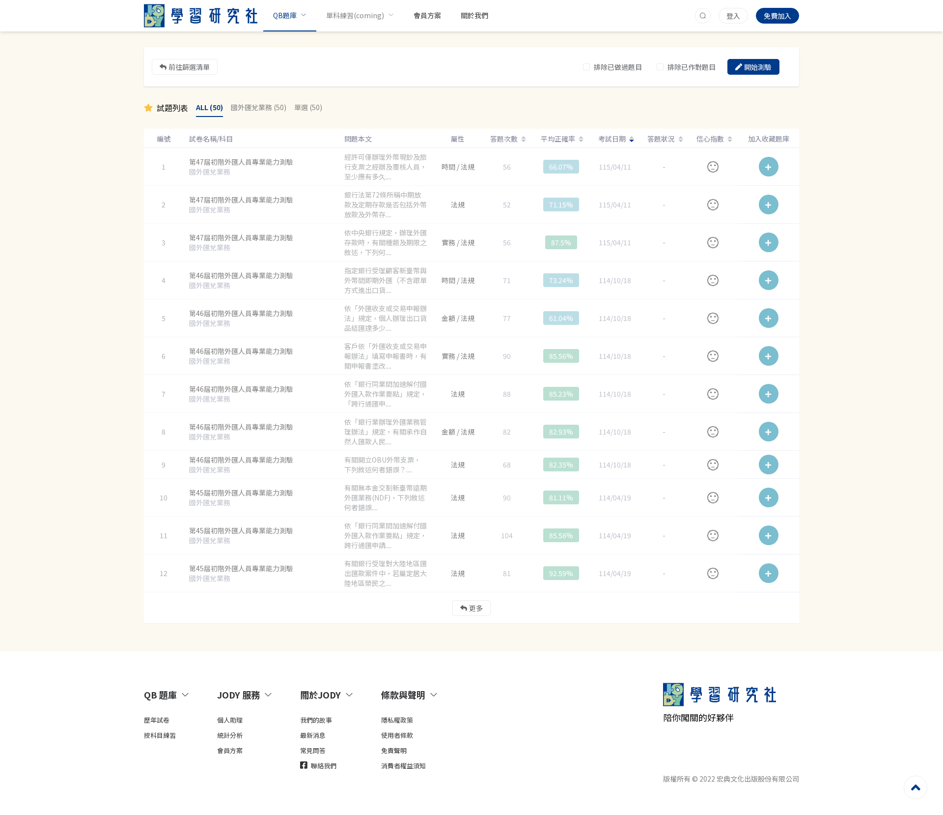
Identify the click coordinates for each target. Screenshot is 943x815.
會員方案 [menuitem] (427, 15)
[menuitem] (289, 15)
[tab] (169, 694)
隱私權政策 (397, 720)
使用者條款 (397, 735)
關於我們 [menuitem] (474, 15)
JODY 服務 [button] (238, 694)
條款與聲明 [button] (403, 694)
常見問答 (313, 750)
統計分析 (230, 735)
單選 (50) (308, 107)
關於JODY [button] (320, 694)
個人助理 (230, 720)
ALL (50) (209, 107)
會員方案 (230, 750)
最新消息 (313, 735)
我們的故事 (316, 720)
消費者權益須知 (403, 765)
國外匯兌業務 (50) (258, 107)
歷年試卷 (156, 720)
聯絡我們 (322, 765)
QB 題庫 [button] (160, 694)
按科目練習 (160, 735)
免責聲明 (394, 750)
